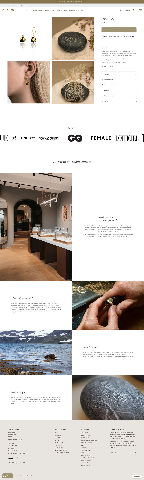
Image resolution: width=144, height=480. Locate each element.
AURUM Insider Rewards (87, 457)
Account (127, 10)
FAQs (82, 445)
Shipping (106, 90)
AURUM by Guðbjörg (17, 475)
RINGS (57, 440)
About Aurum (84, 432)
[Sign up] (135, 452)
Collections (72, 10)
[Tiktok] (20, 462)
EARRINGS (58, 435)
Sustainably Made (109, 79)
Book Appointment (22, 5)
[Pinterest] (24, 462)
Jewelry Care (84, 447)
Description (105, 48)
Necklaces (41, 10)
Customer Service (86, 455)
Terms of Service (85, 465)
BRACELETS (58, 432)
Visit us (12, 5)
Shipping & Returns (86, 450)
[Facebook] (9, 462)
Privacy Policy (84, 462)
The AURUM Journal (86, 442)
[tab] (106, 48)
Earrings (47, 10)
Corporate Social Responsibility (89, 440)
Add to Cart (119, 29)
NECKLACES (58, 437)
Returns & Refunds (109, 96)
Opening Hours (85, 437)
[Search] (133, 10)
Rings (58, 10)
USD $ (120, 10)
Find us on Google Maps (15, 439)
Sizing (106, 101)
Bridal (77, 10)
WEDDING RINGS (60, 442)
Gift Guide (34, 10)
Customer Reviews (86, 460)
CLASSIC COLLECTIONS (62, 452)
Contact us (5, 5)
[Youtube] (13, 462)
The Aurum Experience (110, 85)
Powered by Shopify (27, 475)
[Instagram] (16, 462)
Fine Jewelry (64, 10)
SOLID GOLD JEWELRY (61, 450)
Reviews (106, 74)
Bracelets (53, 10)
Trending (28, 10)
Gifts (82, 10)
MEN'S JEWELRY (60, 447)
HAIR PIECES (58, 445)
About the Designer (86, 435)
